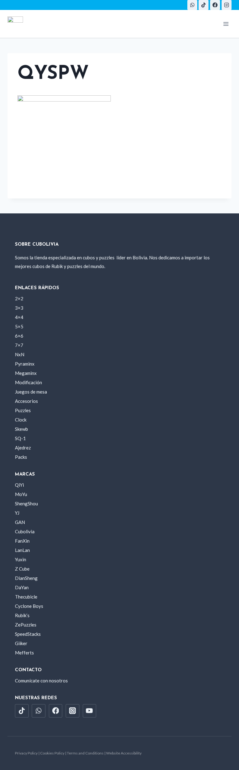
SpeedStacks (28, 634)
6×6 (19, 336)
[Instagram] (227, 5)
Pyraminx (25, 364)
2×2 (19, 298)
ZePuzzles (25, 624)
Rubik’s (22, 615)
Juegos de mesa (31, 391)
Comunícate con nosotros (41, 680)
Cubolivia (25, 531)
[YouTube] (89, 711)
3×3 (19, 308)
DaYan (22, 587)
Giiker (21, 643)
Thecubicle (26, 596)
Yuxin (20, 559)
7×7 (19, 345)
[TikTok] (204, 5)
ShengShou (26, 503)
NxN (19, 354)
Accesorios (26, 401)
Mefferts (24, 652)
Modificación (28, 382)
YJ (17, 513)
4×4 (19, 317)
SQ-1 (20, 438)
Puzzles (23, 410)
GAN (20, 522)
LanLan (22, 550)
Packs (21, 457)
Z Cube (22, 569)
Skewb (21, 429)
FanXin (22, 541)
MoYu (21, 494)
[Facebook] (215, 5)
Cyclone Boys (29, 606)
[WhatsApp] (192, 5)
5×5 (19, 326)
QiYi (19, 485)
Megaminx (26, 373)
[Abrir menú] (226, 24)
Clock (20, 419)
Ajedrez (23, 447)
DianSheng (26, 578)
